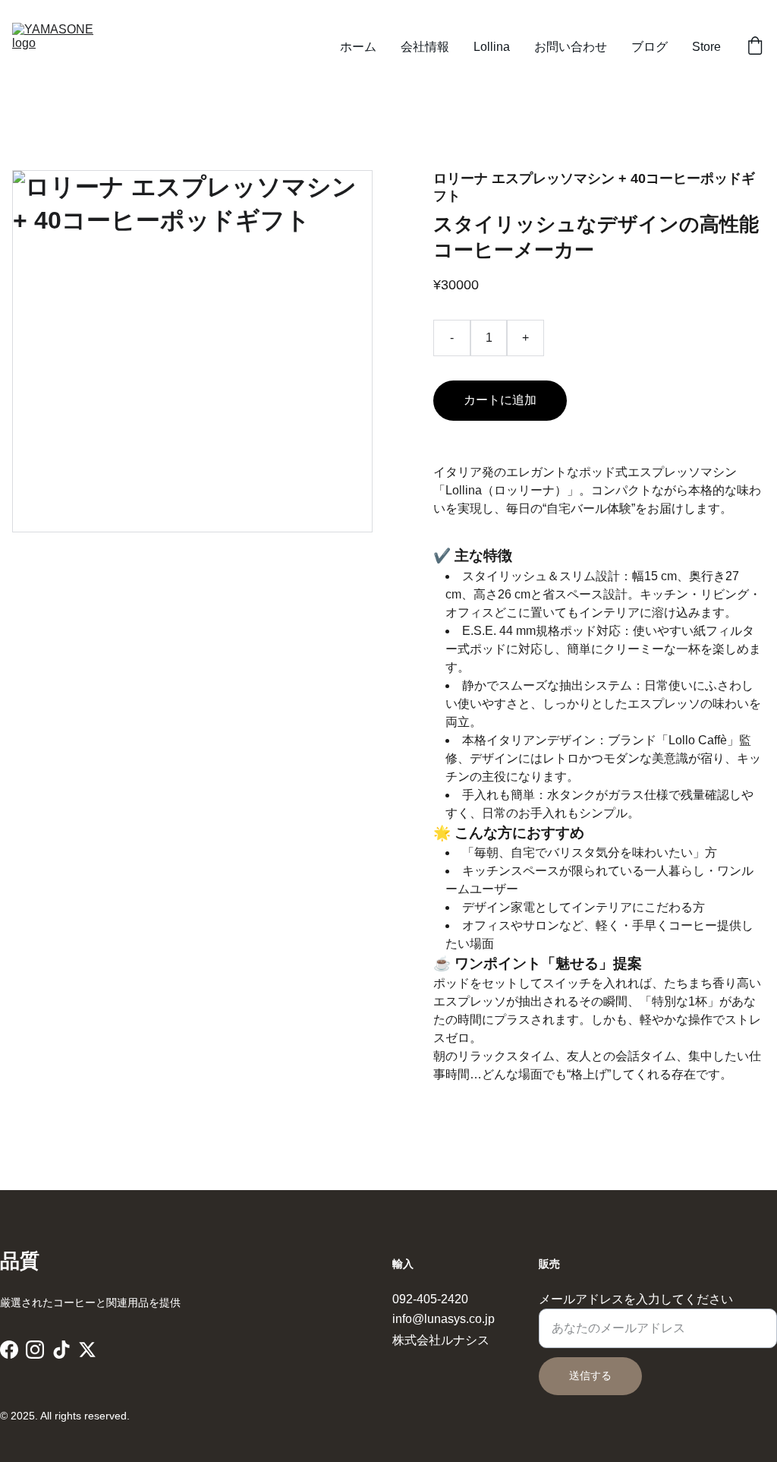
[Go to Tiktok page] (61, 1349)
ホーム (358, 46)
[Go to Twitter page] (87, 1349)
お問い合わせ (570, 46)
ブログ (649, 46)
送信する (590, 1375)
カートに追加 (500, 399)
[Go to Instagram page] (35, 1349)
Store (706, 46)
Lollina (491, 46)
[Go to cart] (755, 47)
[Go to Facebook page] (9, 1349)
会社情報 (425, 46)
